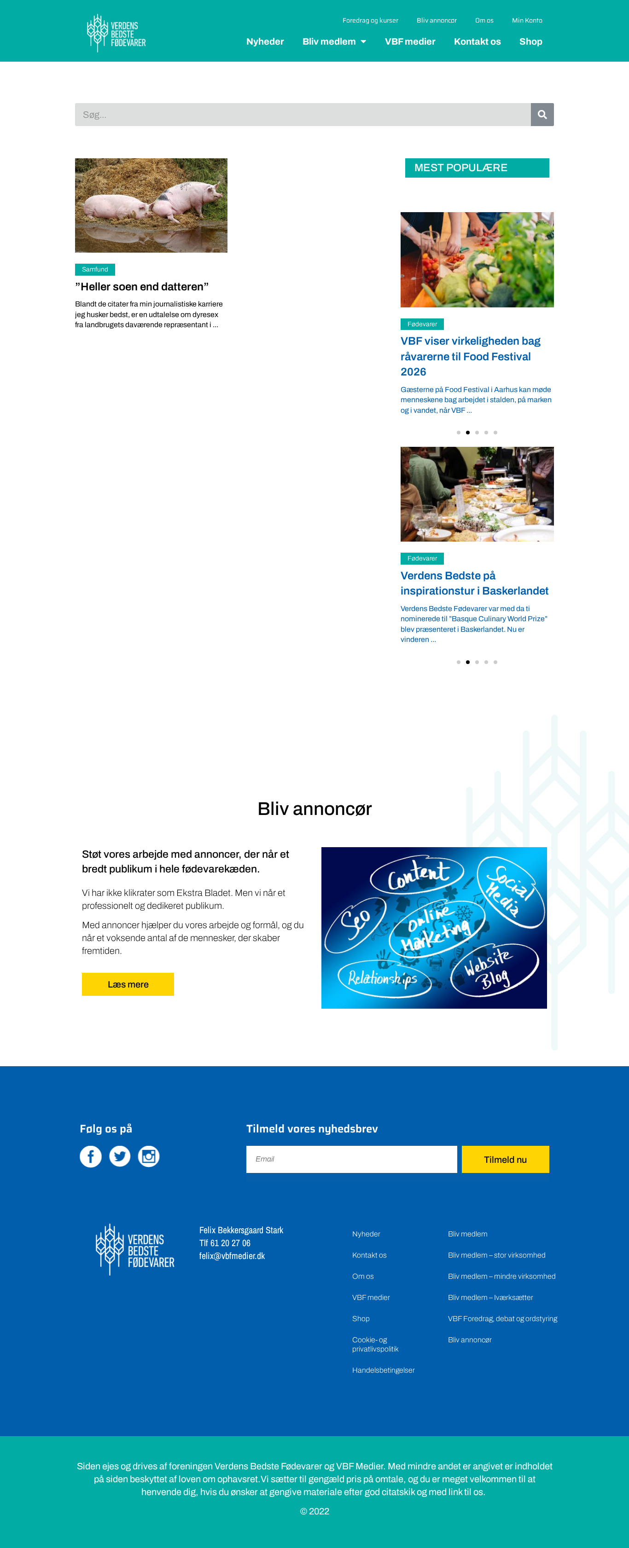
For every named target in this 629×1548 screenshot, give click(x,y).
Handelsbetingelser (383, 1370)
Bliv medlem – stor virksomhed (497, 1255)
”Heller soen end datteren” (142, 287)
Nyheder (265, 41)
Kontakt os (477, 41)
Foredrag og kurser (370, 20)
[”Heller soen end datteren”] (151, 205)
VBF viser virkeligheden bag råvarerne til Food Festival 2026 (471, 356)
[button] (458, 432)
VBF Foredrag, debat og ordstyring (502, 1319)
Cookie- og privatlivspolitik (375, 1344)
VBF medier (410, 41)
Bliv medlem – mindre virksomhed (502, 1276)
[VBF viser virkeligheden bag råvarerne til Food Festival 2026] (477, 259)
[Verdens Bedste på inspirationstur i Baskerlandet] (477, 494)
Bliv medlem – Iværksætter (490, 1297)
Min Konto (527, 20)
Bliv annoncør (437, 20)
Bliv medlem (329, 41)
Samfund (95, 269)
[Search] (542, 114)
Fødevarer (422, 324)
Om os (484, 20)
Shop (530, 41)
